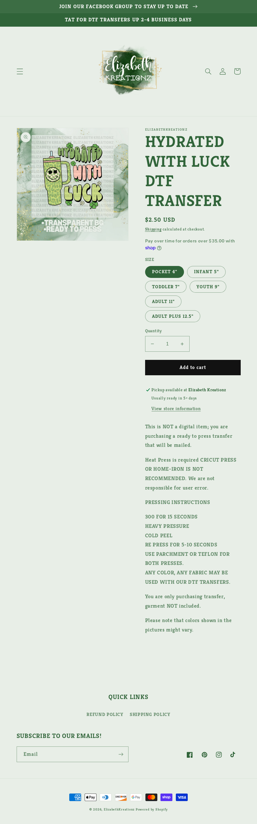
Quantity (153, 330)
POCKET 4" (164, 271)
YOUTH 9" (208, 287)
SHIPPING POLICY (150, 714)
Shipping (153, 229)
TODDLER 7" (166, 287)
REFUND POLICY (105, 714)
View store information (176, 408)
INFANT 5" (206, 271)
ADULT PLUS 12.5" (173, 316)
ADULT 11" (163, 301)
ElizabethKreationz (120, 809)
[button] (20, 71)
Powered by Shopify (152, 809)
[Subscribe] (121, 754)
